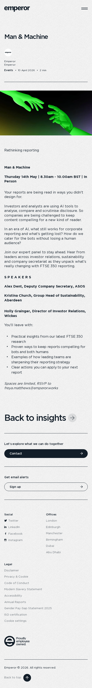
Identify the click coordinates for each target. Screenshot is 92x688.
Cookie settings (15, 621)
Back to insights (35, 417)
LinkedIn (13, 527)
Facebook (14, 534)
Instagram (15, 540)
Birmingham (54, 539)
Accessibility (13, 595)
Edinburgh (53, 527)
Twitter (12, 520)
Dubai (50, 546)
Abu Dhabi (53, 552)
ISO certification (15, 614)
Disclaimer (11, 570)
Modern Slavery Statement (23, 589)
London (51, 520)
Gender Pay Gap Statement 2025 (28, 608)
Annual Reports (15, 602)
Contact (16, 453)
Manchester (54, 533)
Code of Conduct (16, 583)
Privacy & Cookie (16, 576)
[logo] (17, 9)
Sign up (15, 486)
